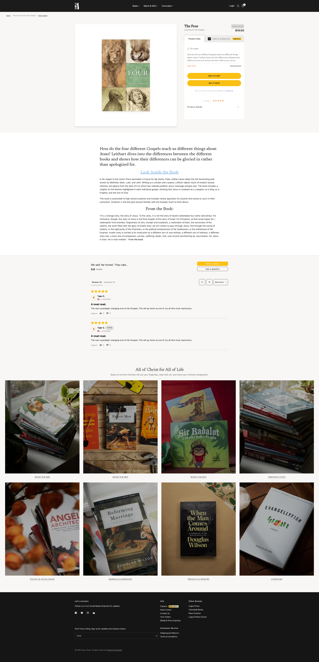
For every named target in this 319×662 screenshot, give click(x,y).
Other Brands (195, 601)
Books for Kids (198, 477)
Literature (276, 579)
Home (8, 15)
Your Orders (165, 617)
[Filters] (209, 282)
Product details (194, 107)
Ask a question (213, 269)
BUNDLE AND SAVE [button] (237, 26)
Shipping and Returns (169, 633)
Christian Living (276, 477)
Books (135, 6)
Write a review (212, 263)
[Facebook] (77, 613)
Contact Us (165, 613)
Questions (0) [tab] (109, 282)
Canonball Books (196, 609)
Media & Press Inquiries (170, 620)
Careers (164, 606)
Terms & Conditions (168, 636)
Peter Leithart (42, 15)
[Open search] (202, 282)
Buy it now (214, 83)
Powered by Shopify (114, 650)
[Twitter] (83, 613)
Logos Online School (197, 617)
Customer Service (169, 628)
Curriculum (167, 6)
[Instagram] (89, 613)
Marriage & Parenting (120, 579)
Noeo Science (195, 613)
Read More (191, 66)
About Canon (165, 610)
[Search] (238, 6)
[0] (242, 6)
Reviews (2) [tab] (97, 282)
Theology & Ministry (199, 579)
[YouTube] (95, 613)
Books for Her (42, 477)
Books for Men (120, 477)
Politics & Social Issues (42, 579)
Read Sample (235, 66)
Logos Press (194, 606)
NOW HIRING (173, 606)
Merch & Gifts (150, 6)
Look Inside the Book (159, 172)
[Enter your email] (156, 636)
